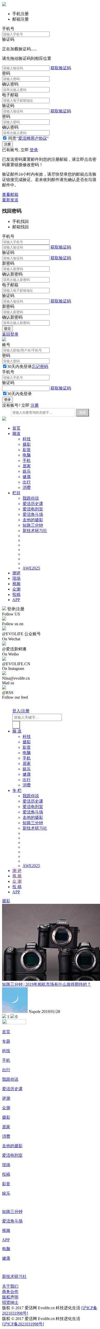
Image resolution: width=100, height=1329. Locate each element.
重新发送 (10, 200)
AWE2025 (31, 568)
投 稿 (17, 887)
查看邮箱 (10, 194)
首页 (16, 428)
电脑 (27, 455)
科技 (27, 439)
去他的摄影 (33, 520)
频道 (16, 433)
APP (16, 599)
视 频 (17, 876)
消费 (27, 487)
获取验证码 (61, 68)
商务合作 (10, 1291)
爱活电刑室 (33, 509)
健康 (27, 476)
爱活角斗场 (33, 514)
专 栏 (17, 790)
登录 (34, 150)
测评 (16, 573)
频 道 (17, 731)
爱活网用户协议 (32, 138)
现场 (16, 578)
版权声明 (10, 1297)
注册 (35, 405)
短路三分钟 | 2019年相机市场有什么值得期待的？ (46, 984)
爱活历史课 (33, 503)
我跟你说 (31, 498)
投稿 (16, 594)
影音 (27, 450)
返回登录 (10, 334)
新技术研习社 (35, 530)
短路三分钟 (33, 525)
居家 (27, 466)
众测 (16, 589)
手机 (27, 460)
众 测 (17, 881)
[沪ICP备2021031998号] (23, 1324)
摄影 (27, 444)
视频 (16, 584)
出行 (27, 482)
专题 (6, 1041)
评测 (6, 1098)
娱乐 (27, 471)
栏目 (16, 493)
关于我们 (10, 1286)
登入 (16, 711)
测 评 (17, 870)
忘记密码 (40, 366)
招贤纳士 (10, 1302)
